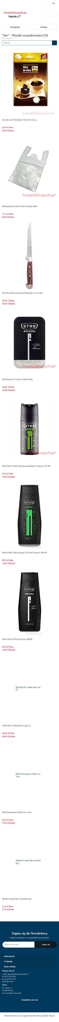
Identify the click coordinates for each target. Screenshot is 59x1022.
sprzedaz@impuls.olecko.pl (18, 974)
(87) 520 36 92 (10, 976)
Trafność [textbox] (7, 43)
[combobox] (29, 42)
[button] (29, 956)
